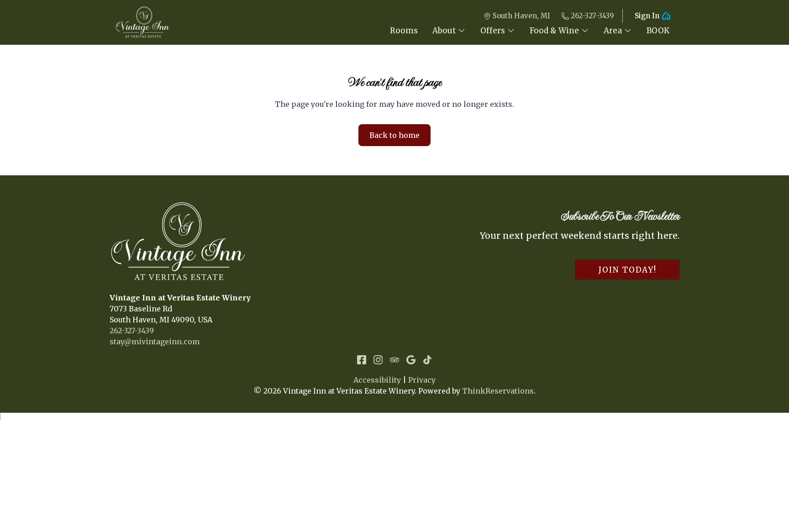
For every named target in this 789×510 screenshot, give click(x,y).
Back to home (394, 135)
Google (411, 359)
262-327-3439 (592, 15)
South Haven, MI (521, 15)
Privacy (422, 379)
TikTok (427, 359)
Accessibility (377, 379)
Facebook (361, 359)
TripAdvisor (394, 359)
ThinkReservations (498, 390)
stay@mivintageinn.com (155, 341)
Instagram (378, 359)
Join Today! (628, 270)
